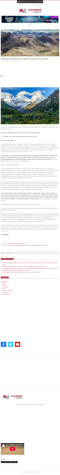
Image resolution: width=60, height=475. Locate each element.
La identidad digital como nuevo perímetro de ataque (15, 270)
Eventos (4, 288)
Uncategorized (5, 294)
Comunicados (5, 287)
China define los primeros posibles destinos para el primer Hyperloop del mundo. (27, 245)
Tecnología (5, 292)
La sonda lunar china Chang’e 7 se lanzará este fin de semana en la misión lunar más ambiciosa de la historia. (29, 268)
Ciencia (4, 285)
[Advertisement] (30, 75)
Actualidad (4, 281)
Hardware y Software (7, 290)
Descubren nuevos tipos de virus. (17, 243)
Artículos (4, 283)
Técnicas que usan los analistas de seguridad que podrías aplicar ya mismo (21, 272)
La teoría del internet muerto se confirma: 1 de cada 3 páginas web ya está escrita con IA (24, 266)
